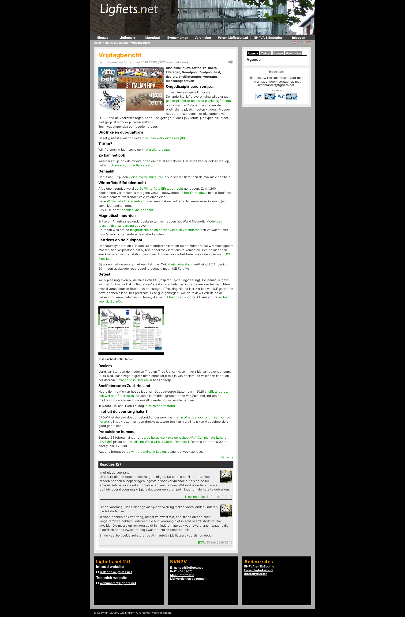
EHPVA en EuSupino (259, 566)
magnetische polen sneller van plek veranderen (165, 230)
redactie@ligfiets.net (116, 572)
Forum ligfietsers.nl (258, 570)
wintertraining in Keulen (148, 451)
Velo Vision (293, 53)
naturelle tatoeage (157, 149)
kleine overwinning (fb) (146, 177)
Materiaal (152, 37)
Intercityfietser (255, 574)
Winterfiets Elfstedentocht (126, 201)
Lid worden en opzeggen (188, 578)
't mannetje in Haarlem (132, 380)
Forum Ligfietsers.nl (233, 37)
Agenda (253, 53)
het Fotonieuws (195, 193)
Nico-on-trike (195, 496)
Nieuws (102, 37)
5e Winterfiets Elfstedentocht (161, 188)
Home (98, 42)
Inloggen (298, 37)
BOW (201, 542)
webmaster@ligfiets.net (276, 85)
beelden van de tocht (137, 210)
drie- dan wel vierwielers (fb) (163, 138)
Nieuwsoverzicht (116, 42)
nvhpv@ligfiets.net (188, 567)
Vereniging (203, 37)
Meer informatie (182, 575)
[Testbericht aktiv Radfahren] (131, 354)
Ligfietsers (127, 37)
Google (278, 53)
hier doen (176, 297)
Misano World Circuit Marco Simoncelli (161, 442)
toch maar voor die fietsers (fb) (131, 165)
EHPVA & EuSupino (268, 37)
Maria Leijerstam (179, 264)
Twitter (265, 53)
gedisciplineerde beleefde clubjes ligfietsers (198, 101)
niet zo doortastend (160, 406)
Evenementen (177, 37)
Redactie (227, 457)
